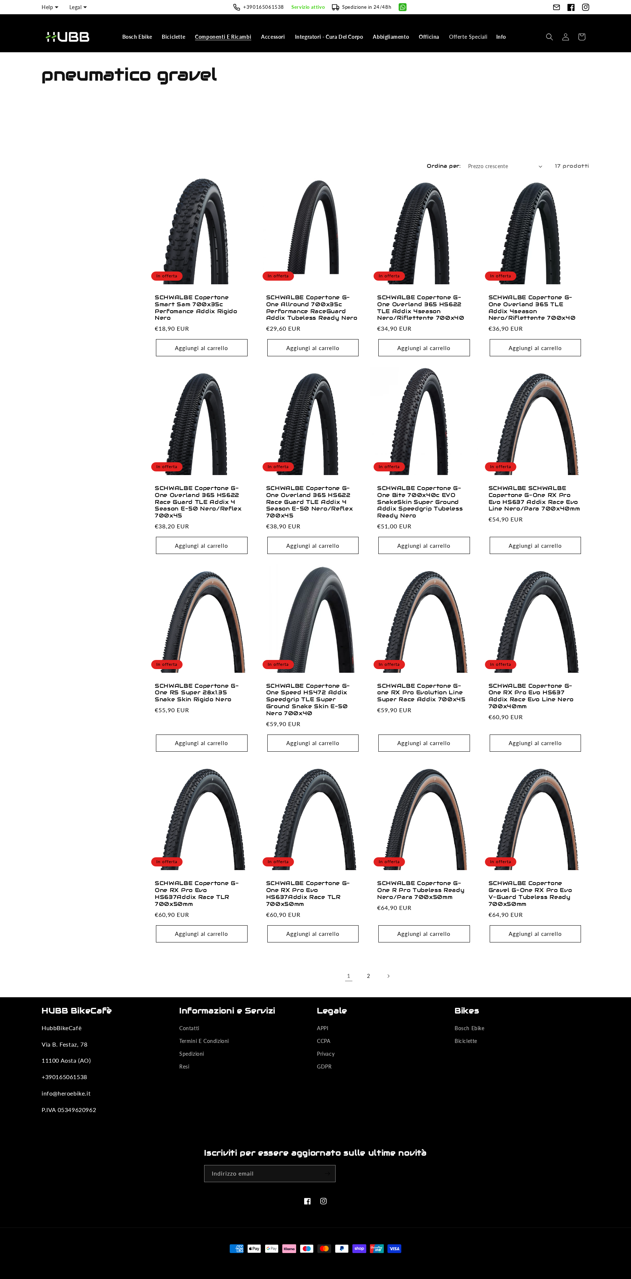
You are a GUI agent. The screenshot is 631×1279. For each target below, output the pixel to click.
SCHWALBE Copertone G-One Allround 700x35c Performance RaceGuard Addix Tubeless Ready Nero (311, 308)
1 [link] (349, 975)
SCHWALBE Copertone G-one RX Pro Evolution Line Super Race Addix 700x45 (421, 693)
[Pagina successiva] (388, 976)
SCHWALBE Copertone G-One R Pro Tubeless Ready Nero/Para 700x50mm (421, 890)
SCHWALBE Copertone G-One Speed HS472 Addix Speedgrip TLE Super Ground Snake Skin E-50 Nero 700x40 (308, 700)
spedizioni (191, 1054)
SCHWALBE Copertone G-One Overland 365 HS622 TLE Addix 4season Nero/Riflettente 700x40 (420, 308)
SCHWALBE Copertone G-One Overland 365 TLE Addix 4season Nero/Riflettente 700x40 (532, 308)
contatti (189, 1028)
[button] (138, 37)
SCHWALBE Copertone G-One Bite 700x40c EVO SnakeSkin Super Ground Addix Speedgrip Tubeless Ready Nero (420, 502)
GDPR (324, 1066)
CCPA (323, 1041)
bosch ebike (470, 1028)
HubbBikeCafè (304, 1262)
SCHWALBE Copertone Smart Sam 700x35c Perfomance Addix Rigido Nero (196, 308)
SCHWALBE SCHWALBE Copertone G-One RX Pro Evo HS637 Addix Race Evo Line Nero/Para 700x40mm (534, 498)
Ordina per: (443, 166)
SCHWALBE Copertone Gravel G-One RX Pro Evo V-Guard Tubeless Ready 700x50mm (530, 893)
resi (184, 1066)
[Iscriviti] (327, 1173)
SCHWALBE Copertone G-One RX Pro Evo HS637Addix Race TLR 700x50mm (197, 893)
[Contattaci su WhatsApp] (402, 7)
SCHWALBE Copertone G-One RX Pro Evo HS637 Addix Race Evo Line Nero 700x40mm (531, 696)
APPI (322, 1028)
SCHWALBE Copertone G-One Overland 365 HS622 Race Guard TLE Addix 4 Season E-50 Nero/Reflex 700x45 (198, 502)
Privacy (325, 1054)
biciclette (466, 1041)
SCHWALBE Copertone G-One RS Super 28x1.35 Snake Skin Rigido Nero (197, 693)
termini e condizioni (204, 1041)
